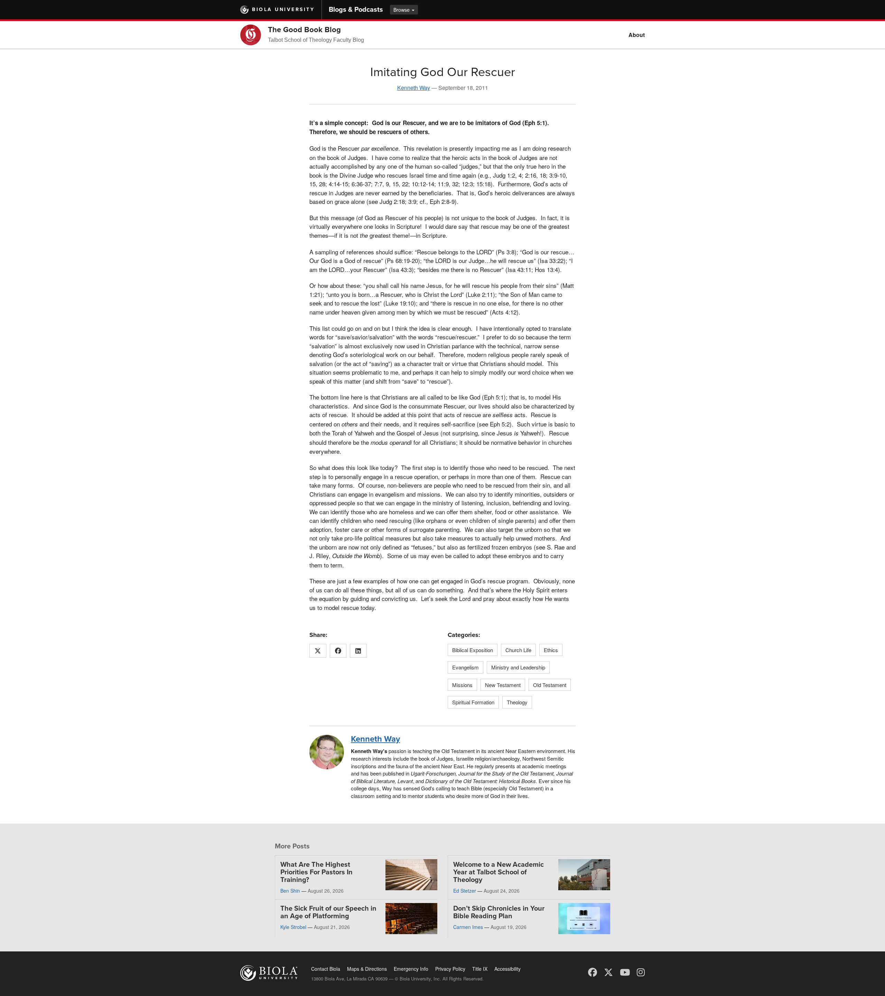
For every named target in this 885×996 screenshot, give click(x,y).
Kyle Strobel (293, 926)
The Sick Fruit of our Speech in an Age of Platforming (328, 912)
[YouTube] (625, 971)
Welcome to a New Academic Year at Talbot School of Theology (498, 872)
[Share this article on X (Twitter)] (317, 651)
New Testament (503, 684)
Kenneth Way (413, 88)
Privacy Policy (450, 968)
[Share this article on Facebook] (338, 651)
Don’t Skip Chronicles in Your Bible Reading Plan (498, 912)
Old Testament (549, 684)
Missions (462, 684)
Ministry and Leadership (518, 667)
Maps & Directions (367, 968)
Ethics (551, 650)
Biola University (283, 9)
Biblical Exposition (472, 650)
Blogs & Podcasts (356, 10)
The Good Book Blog (304, 29)
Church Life (518, 650)
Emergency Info (411, 968)
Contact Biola (325, 968)
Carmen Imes (468, 926)
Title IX (479, 968)
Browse (402, 9)
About (636, 35)
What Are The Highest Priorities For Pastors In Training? (316, 872)
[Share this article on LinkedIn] (358, 651)
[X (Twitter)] (608, 971)
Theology (517, 702)
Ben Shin (290, 890)
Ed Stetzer (464, 890)
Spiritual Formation (473, 702)
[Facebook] (592, 971)
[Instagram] (641, 971)
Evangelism (465, 667)
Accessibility (507, 968)
